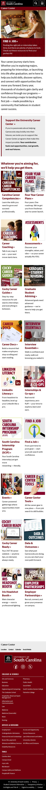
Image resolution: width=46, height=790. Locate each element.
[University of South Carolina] (23, 659)
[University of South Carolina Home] (11, 3)
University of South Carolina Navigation (42, 3)
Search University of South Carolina (35, 3)
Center (8, 8)
